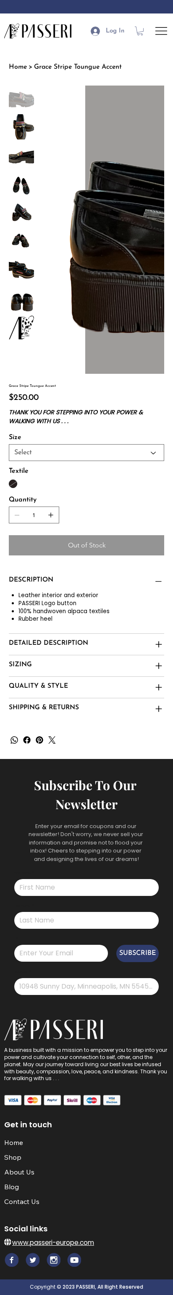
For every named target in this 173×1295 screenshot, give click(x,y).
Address (22, 973)
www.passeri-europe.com (53, 1242)
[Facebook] (26, 740)
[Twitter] (52, 740)
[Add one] (50, 515)
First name (24, 873)
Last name (24, 906)
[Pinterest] (39, 740)
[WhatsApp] (14, 740)
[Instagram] (53, 1260)
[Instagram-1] (74, 1260)
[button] (140, 31)
